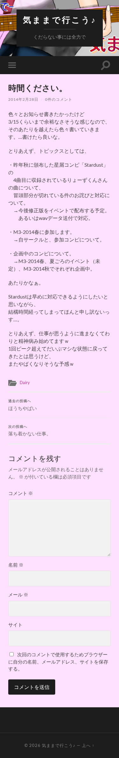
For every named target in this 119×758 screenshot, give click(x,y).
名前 (15, 565)
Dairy (25, 382)
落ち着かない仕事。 (29, 431)
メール (18, 594)
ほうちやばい (22, 405)
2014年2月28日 (23, 99)
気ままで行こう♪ (59, 20)
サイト (15, 624)
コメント (20, 493)
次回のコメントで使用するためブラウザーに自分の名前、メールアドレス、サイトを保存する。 (58, 661)
